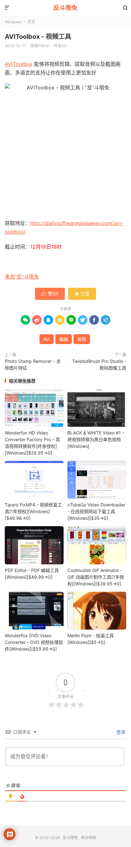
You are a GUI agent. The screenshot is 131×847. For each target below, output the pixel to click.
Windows (13, 21)
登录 (120, 732)
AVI (46, 339)
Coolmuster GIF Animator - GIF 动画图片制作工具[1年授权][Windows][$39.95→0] (95, 577)
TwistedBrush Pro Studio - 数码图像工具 (99, 364)
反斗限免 (65, 7)
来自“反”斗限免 (22, 276)
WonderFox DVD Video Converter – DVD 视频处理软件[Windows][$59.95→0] (34, 642)
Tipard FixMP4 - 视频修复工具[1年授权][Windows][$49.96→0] (33, 511)
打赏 (82, 293)
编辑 (63, 339)
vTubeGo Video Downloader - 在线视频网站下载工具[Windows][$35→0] (96, 511)
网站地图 (88, 837)
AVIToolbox (18, 64)
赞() (50, 293)
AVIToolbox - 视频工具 (38, 36)
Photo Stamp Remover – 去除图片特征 (33, 364)
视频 (81, 339)
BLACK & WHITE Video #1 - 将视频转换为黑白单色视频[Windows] (95, 439)
